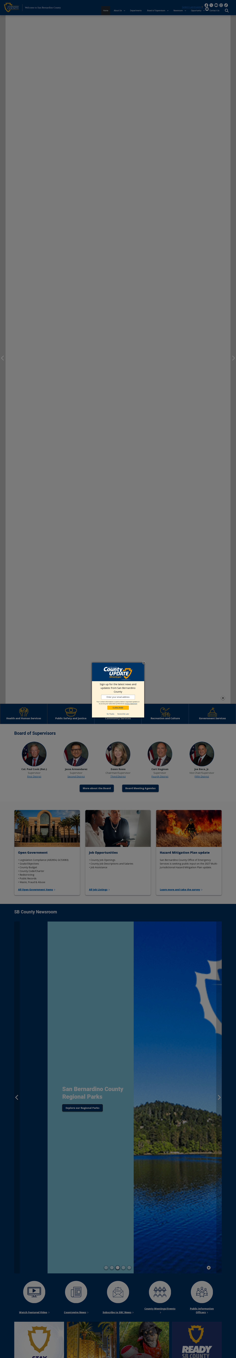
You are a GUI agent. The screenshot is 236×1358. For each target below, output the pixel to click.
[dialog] (118, 690)
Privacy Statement (131, 704)
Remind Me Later (123, 714)
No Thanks (110, 714)
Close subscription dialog (144, 663)
